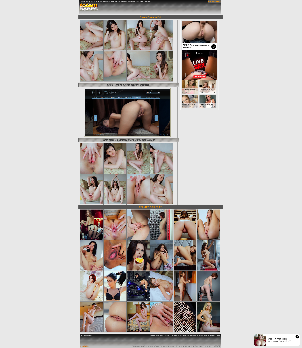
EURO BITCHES (214, 335)
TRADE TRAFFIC (86, 335)
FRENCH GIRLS (190, 335)
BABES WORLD (178, 335)
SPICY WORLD (165, 335)
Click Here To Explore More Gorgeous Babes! (129, 139)
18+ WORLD (154, 335)
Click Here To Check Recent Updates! (128, 84)
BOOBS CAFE (202, 335)
